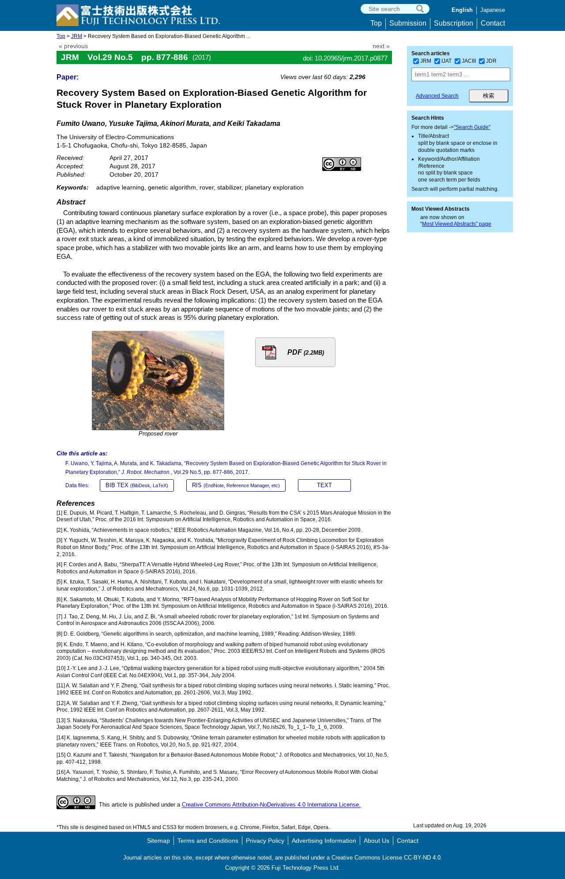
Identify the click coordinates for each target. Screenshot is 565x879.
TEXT (324, 485)
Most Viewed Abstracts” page (456, 224)
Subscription (453, 23)
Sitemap (158, 840)
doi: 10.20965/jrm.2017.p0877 (345, 58)
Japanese (492, 10)
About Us (376, 840)
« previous (73, 46)
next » (381, 46)
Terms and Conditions (207, 840)
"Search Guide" (472, 127)
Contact (493, 23)
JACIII (469, 61)
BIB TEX (136, 485)
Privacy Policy (265, 840)
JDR (491, 61)
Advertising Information (324, 840)
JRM (76, 36)
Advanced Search (437, 96)
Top (376, 23)
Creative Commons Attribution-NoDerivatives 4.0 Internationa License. (271, 805)
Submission (407, 23)
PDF (305, 352)
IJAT (446, 61)
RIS (236, 485)
